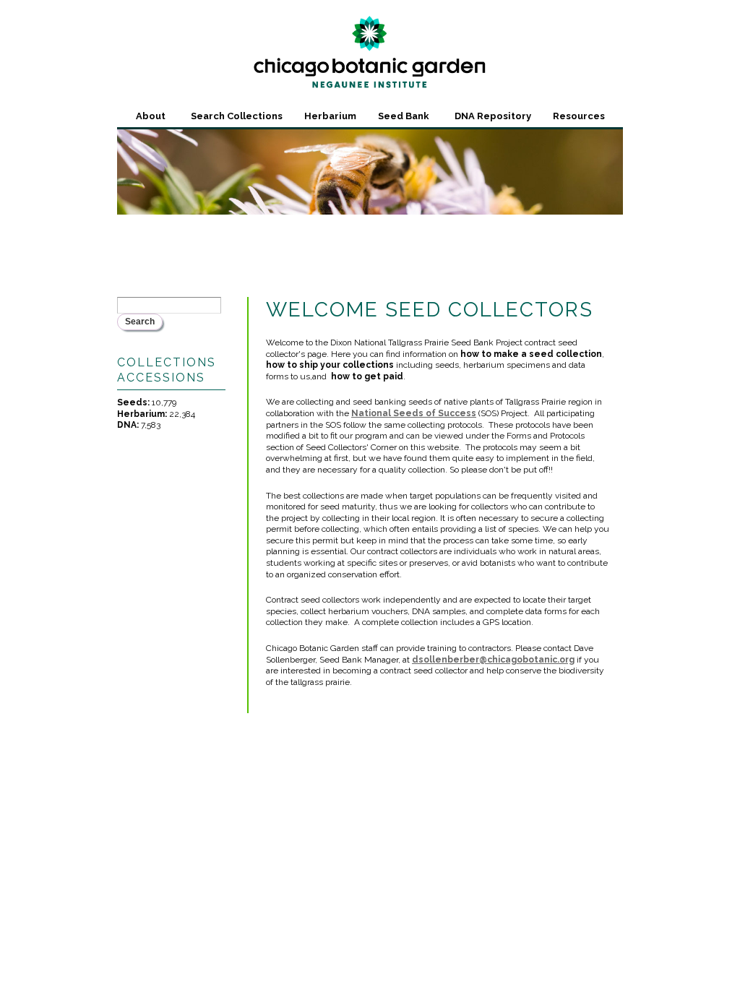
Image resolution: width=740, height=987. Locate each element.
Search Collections (237, 116)
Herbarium (330, 116)
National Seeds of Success (413, 413)
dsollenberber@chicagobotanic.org (493, 660)
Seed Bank (403, 116)
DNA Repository (493, 116)
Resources (579, 116)
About (150, 116)
